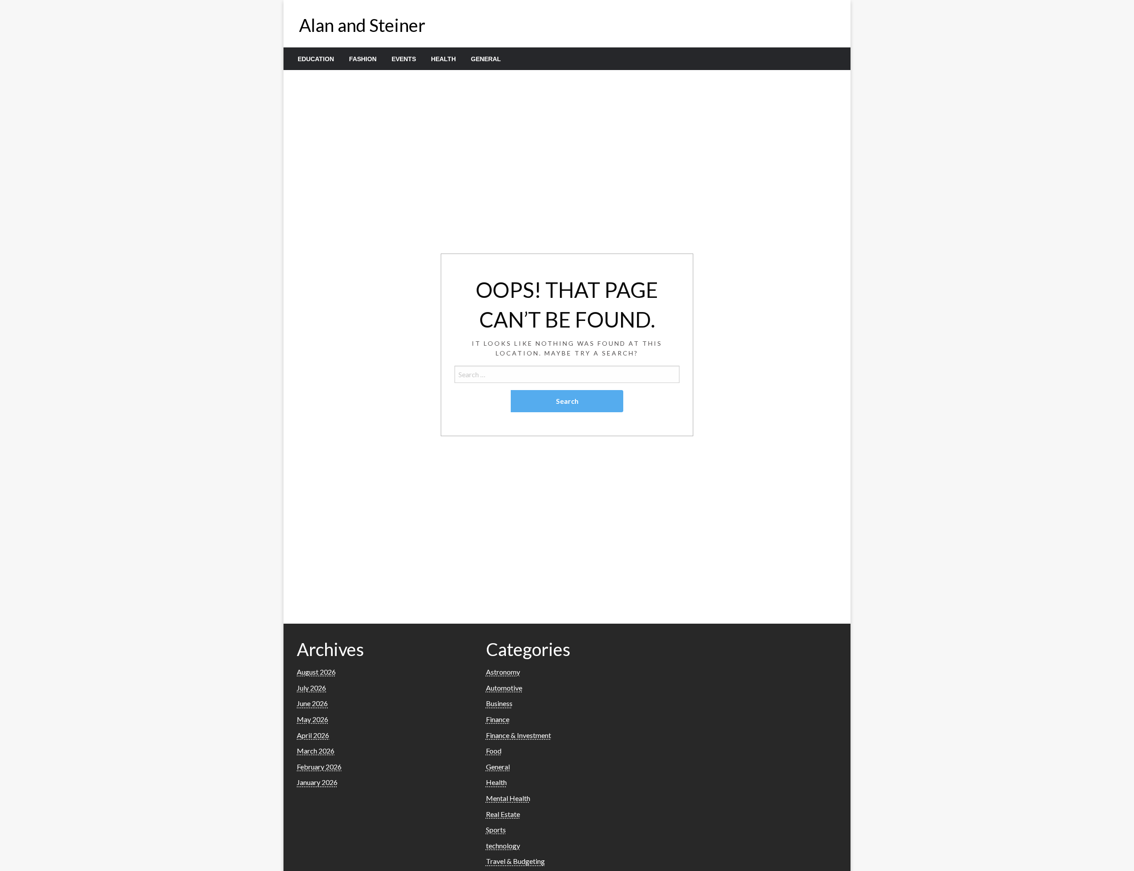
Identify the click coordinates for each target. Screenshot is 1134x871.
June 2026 (312, 703)
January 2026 (317, 782)
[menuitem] (316, 59)
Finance (497, 719)
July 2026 (311, 688)
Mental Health (508, 798)
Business (499, 703)
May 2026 (312, 719)
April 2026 (313, 735)
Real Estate (503, 814)
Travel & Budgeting (515, 861)
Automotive (504, 688)
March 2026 (315, 750)
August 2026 (316, 672)
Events (404, 58)
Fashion (363, 58)
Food (493, 750)
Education (316, 58)
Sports (496, 829)
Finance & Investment (518, 735)
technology (503, 845)
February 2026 (319, 766)
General (486, 58)
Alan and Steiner (362, 25)
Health (443, 58)
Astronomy (503, 672)
